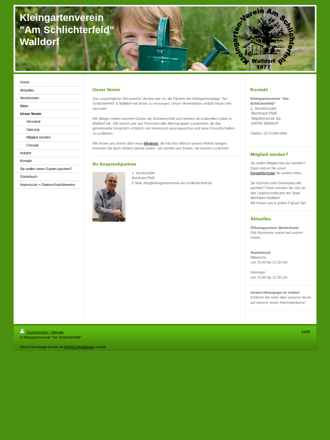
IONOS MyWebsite (79, 347)
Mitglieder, (151, 143)
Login (306, 331)
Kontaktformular (262, 173)
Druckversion (37, 332)
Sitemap (57, 332)
